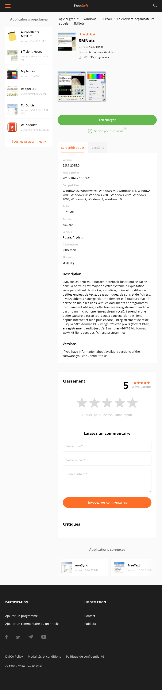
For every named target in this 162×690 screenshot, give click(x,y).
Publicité (90, 624)
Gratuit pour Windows (102, 52)
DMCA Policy (14, 656)
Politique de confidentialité (85, 656)
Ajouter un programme (21, 616)
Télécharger (107, 120)
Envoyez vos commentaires (107, 502)
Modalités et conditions (44, 656)
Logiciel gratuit (68, 19)
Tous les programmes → (29, 141)
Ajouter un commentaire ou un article (32, 624)
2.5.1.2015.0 (91, 47)
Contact (89, 616)
